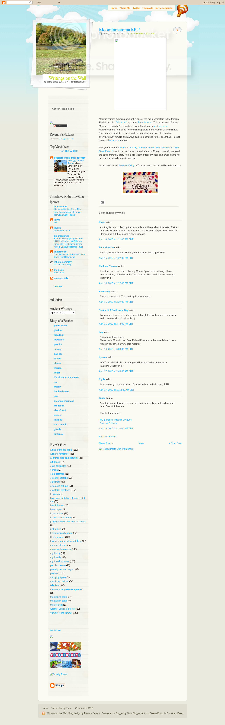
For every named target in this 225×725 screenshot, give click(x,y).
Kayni (102, 222)
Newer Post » (106, 443)
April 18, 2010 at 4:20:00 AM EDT (116, 428)
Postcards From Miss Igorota (157, 7)
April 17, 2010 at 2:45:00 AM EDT (116, 371)
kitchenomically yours (61, 533)
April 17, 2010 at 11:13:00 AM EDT (116, 390)
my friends (56, 557)
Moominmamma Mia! (119, 29)
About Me (125, 7)
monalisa (59, 405)
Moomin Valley (126, 165)
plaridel (58, 330)
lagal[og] (58, 335)
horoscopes (56, 509)
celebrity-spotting (59, 478)
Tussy (102, 398)
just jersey (56, 529)
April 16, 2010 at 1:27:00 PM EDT (116, 258)
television (55, 585)
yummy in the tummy (61, 613)
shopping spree (58, 577)
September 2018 (62, 230)
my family (55, 553)
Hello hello (59, 272)
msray (57, 386)
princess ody (61, 278)
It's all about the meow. (66, 377)
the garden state (59, 600)
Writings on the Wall (67, 77)
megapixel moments (61, 549)
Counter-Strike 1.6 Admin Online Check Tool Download (69, 255)
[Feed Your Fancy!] (181, 9)
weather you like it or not (63, 609)
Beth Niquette (106, 247)
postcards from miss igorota (69, 157)
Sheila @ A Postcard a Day (113, 310)
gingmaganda (61, 236)
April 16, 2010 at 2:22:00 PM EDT (116, 283)
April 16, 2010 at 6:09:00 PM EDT (116, 349)
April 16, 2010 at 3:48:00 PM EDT (116, 324)
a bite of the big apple (61, 449)
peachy (58, 344)
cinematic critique (59, 486)
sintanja (58, 434)
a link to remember (60, 453)
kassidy (58, 419)
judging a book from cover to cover (68, 521)
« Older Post (175, 443)
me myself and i (58, 545)
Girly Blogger (133, 713)
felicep (57, 358)
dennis (57, 415)
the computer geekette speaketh (66, 589)
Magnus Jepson (92, 713)
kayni (57, 219)
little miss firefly (63, 262)
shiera (57, 363)
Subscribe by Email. (62, 708)
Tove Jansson (145, 122)
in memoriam (57, 513)
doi (55, 382)
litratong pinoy (57, 537)
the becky (59, 270)
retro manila (60, 424)
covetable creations (60, 490)
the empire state (59, 597)
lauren (57, 228)
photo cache (60, 325)
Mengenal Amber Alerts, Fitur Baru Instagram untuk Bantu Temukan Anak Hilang (67, 212)
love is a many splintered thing (66, 541)
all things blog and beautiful (64, 458)
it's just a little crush (60, 517)
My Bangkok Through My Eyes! (116, 419)
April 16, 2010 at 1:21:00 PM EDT (116, 239)
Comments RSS (84, 708)
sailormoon (60, 251)
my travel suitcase (60, 561)
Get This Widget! (69, 151)
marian (58, 368)
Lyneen (103, 357)
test (55, 222)
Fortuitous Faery (174, 713)
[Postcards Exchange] (65, 671)
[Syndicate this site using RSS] (44, 713)
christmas (55, 482)
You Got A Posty (108, 423)
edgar (57, 372)
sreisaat (58, 286)
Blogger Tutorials (67, 139)
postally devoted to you (142, 33)
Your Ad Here (55, 630)
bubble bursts (61, 391)
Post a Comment (107, 436)
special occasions (59, 581)
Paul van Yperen (108, 266)
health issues (57, 505)
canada (54, 469)
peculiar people (58, 565)
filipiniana (55, 494)
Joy (101, 332)
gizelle (57, 429)
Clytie (102, 379)
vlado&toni (60, 410)
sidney (57, 349)
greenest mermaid (64, 401)
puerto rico (56, 573)
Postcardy (104, 291)
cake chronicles (58, 466)
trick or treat (56, 604)
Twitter (136, 7)
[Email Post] (102, 202)
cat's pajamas (57, 474)
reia (56, 396)
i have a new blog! (62, 264)
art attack (55, 462)
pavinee (58, 354)
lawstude (59, 339)
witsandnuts (60, 206)
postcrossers (160, 126)
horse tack (113, 140)
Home (114, 7)
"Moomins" (122, 122)
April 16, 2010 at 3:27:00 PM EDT (116, 302)
